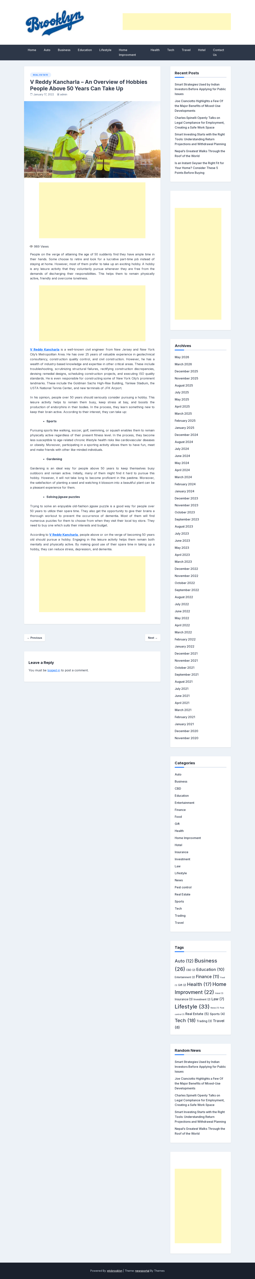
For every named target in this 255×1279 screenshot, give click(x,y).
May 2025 (182, 399)
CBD (178, 788)
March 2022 (183, 632)
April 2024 (182, 470)
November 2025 (186, 378)
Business (64, 50)
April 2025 (182, 406)
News (179, 880)
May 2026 (182, 357)
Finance (180, 810)
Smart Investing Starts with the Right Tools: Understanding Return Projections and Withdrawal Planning (200, 139)
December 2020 (186, 731)
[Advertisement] (177, 21)
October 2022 (185, 583)
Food (178, 817)
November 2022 (186, 576)
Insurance (181, 852)
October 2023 (185, 512)
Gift (177, 824)
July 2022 (182, 604)
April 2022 (182, 625)
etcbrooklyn (114, 1270)
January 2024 (184, 491)
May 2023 (182, 548)
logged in (53, 670)
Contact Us (218, 52)
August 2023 (184, 526)
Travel (186, 50)
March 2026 (183, 364)
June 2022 (182, 611)
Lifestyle (105, 50)
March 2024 (183, 477)
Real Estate (40, 75)
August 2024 (184, 442)
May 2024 (182, 463)
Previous (34, 637)
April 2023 (182, 555)
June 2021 (182, 696)
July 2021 (181, 689)
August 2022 (184, 597)
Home (32, 50)
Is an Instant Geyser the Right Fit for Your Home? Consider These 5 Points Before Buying (199, 168)
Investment (182, 859)
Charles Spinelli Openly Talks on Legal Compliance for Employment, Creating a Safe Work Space (200, 122)
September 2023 (187, 519)
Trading (180, 915)
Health (155, 50)
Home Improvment (127, 52)
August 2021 (183, 681)
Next (153, 637)
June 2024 (182, 456)
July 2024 (182, 449)
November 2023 (186, 505)
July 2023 (182, 533)
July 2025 (182, 392)
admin (63, 94)
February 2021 (185, 717)
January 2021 (184, 724)
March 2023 (183, 561)
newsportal (142, 1270)
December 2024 (186, 435)
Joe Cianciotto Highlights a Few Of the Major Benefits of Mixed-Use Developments (199, 106)
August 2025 (184, 385)
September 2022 (187, 590)
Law (178, 866)
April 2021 (182, 703)
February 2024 (185, 484)
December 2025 (186, 371)
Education (85, 50)
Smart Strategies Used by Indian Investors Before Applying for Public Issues (200, 89)
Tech (170, 50)
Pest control (183, 887)
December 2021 (186, 653)
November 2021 (186, 660)
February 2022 (185, 639)
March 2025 (183, 413)
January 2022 (184, 646)
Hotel (202, 50)
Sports (179, 901)
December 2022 (186, 569)
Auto (47, 50)
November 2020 (186, 738)
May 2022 (182, 618)
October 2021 (184, 667)
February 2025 (185, 420)
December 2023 (186, 498)
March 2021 (183, 710)
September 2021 (186, 674)
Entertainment (184, 803)
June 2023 (182, 540)
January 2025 (184, 428)
